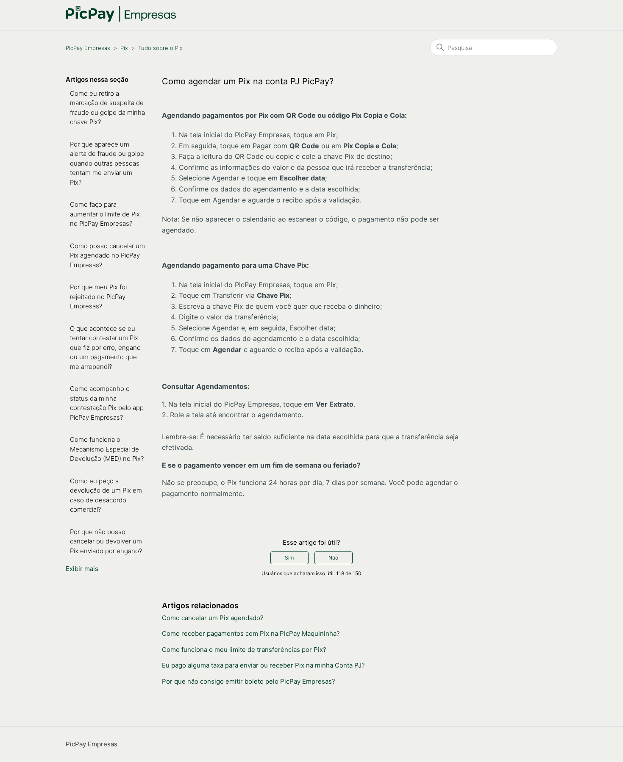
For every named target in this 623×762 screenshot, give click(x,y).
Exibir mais (82, 569)
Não (333, 557)
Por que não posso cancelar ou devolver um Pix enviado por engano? (106, 541)
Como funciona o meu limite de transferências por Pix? (244, 650)
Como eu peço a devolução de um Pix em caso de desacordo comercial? (106, 495)
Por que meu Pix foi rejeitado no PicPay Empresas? (98, 296)
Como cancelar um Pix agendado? (213, 618)
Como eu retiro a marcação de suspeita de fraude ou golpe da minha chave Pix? (107, 107)
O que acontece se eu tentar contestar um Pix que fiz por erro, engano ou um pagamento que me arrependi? (105, 347)
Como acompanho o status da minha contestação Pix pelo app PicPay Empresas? (107, 403)
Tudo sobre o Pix (160, 47)
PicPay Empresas (88, 47)
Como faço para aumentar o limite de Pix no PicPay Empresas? (105, 213)
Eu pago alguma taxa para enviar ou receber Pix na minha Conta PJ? (263, 665)
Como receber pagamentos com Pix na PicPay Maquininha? (251, 633)
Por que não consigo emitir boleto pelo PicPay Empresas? (248, 681)
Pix (124, 47)
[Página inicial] (121, 19)
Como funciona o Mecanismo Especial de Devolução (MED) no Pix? (107, 449)
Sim (289, 557)
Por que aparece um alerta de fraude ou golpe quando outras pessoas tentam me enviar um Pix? (107, 163)
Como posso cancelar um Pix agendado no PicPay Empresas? (107, 255)
